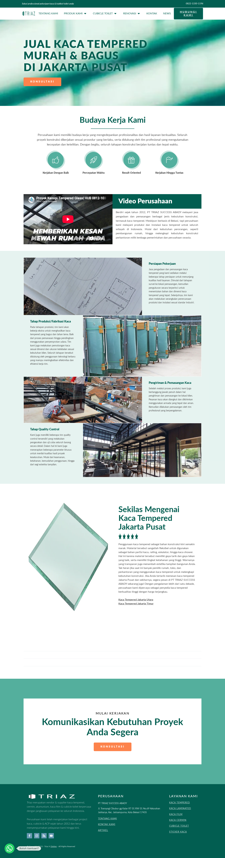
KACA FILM (176, 814)
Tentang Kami (48, 13)
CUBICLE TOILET (179, 826)
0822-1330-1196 (194, 3)
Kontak (151, 13)
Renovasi (129, 13)
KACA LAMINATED (180, 808)
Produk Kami (73, 13)
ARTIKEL (103, 830)
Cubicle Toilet (103, 13)
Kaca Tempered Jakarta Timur (136, 603)
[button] (9, 848)
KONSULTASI (42, 81)
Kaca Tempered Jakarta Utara (135, 599)
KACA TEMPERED (179, 803)
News (167, 13)
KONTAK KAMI (106, 824)
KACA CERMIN (177, 820)
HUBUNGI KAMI (188, 13)
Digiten (54, 846)
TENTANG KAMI (107, 819)
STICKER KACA (178, 832)
